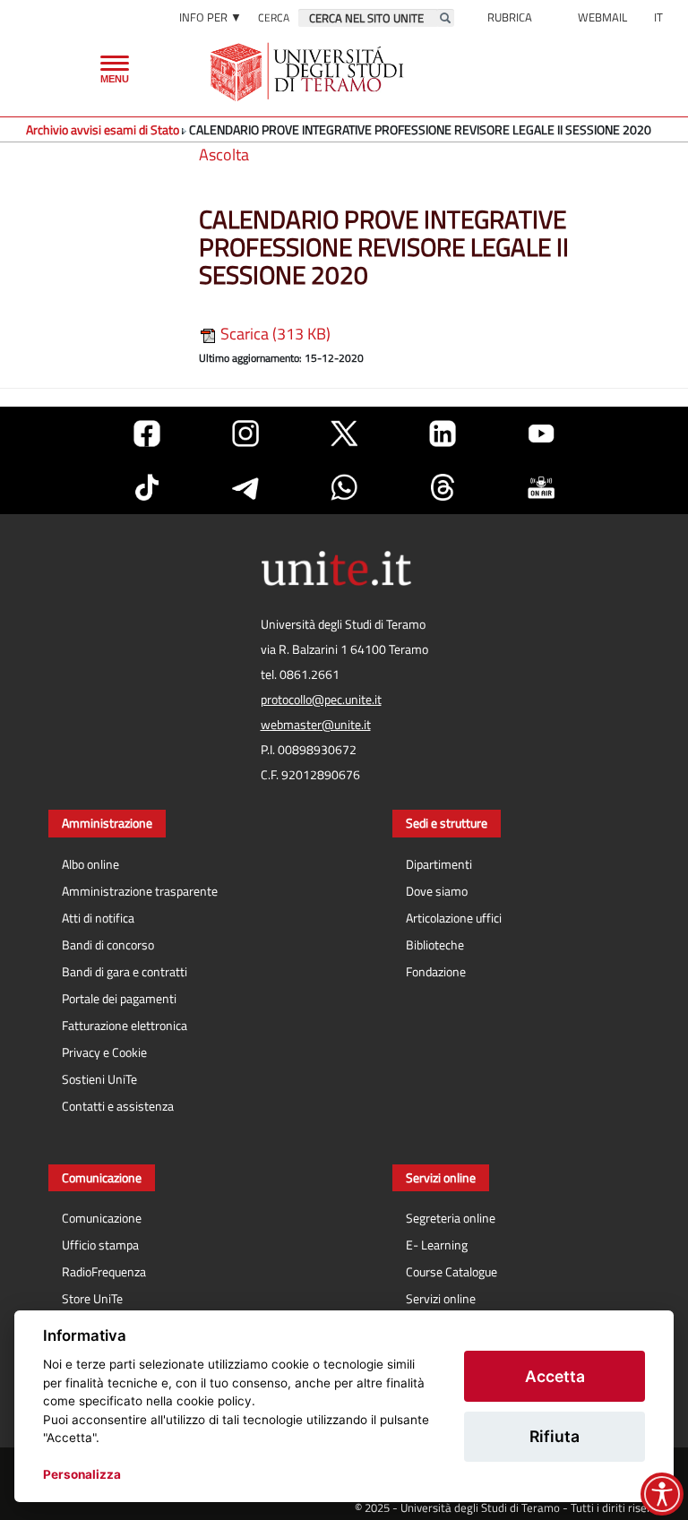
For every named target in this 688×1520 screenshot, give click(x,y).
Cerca (273, 17)
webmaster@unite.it (316, 724)
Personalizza (82, 1474)
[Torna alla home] (308, 71)
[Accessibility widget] (662, 1494)
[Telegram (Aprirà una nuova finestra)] (245, 487)
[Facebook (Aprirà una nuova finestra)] (146, 433)
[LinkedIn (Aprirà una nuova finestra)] (442, 433)
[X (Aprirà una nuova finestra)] (344, 433)
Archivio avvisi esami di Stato (102, 129)
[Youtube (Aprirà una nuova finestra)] (541, 433)
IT (658, 17)
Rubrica (509, 17)
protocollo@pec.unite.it (321, 699)
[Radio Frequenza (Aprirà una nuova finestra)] (541, 487)
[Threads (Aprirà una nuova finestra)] (442, 487)
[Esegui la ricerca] (445, 18)
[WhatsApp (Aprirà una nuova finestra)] (344, 487)
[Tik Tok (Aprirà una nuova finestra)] (146, 487)
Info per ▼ (210, 17)
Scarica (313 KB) (274, 334)
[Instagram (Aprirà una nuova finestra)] (245, 433)
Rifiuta (554, 1436)
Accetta (555, 1376)
